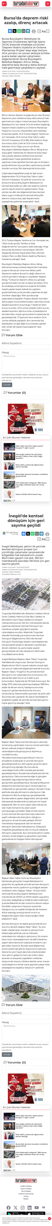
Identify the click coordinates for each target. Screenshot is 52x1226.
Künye (26, 1196)
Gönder (7, 385)
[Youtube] (36, 1207)
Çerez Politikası (26, 1189)
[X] (15, 1207)
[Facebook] (8, 1207)
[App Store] (35, 1214)
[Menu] (47, 3)
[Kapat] (49, 1218)
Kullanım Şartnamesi (26, 1194)
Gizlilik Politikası (26, 1186)
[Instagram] (22, 1207)
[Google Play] (16, 1214)
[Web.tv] (43, 1207)
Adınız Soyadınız (12, 343)
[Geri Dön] (4, 3)
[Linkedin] (29, 1207)
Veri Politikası (26, 1191)
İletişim (26, 1199)
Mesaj (5, 352)
